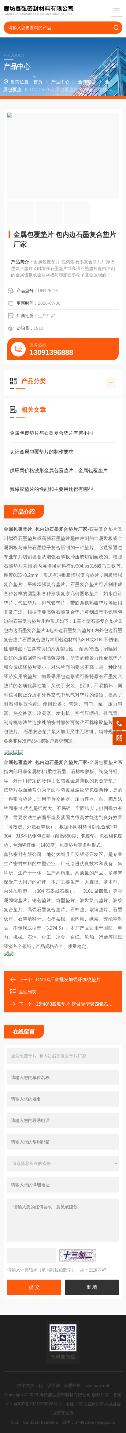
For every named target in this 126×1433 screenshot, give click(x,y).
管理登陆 (72, 1385)
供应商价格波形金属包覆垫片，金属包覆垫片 (59, 470)
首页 (38, 81)
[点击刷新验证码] (77, 1255)
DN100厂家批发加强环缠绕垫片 (68, 979)
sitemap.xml (97, 1385)
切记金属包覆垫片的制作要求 (41, 451)
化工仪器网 (49, 1385)
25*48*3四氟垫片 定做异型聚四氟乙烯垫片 (79, 1004)
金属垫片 (87, 81)
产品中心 (60, 81)
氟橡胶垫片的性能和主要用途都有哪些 (51, 489)
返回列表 (27, 991)
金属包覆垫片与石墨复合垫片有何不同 (51, 433)
